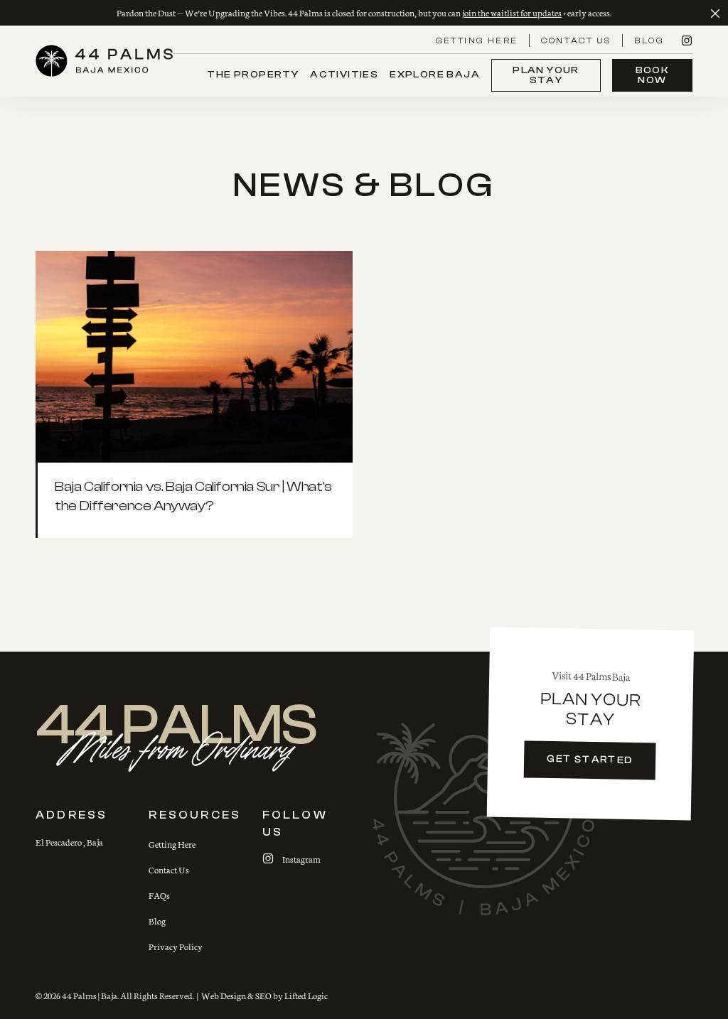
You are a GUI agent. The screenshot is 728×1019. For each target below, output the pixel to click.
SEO (263, 995)
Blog (649, 40)
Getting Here (477, 40)
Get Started (590, 759)
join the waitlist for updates (512, 12)
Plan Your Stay (546, 75)
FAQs (159, 895)
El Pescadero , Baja (69, 842)
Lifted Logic (306, 995)
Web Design (221, 995)
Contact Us (576, 40)
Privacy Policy (176, 946)
